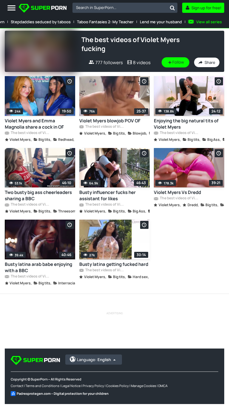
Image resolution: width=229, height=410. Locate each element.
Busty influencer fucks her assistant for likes (107, 195)
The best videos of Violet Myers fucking (30, 133)
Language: (94, 359)
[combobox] (124, 8)
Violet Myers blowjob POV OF (109, 121)
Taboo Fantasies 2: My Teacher (105, 21)
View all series (209, 21)
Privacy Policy (93, 385)
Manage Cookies (143, 385)
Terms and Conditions (42, 385)
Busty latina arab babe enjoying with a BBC (38, 267)
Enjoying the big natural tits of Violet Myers (186, 124)
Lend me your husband (161, 21)
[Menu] (11, 8)
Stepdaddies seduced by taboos (41, 21)
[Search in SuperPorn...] (172, 8)
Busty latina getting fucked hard (113, 264)
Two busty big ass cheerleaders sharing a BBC (38, 195)
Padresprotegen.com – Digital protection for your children (63, 393)
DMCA (163, 385)
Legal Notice (71, 385)
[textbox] (119, 7)
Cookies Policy (117, 385)
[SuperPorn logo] (42, 9)
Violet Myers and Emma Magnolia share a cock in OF (34, 124)
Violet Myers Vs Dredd (177, 192)
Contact (17, 385)
